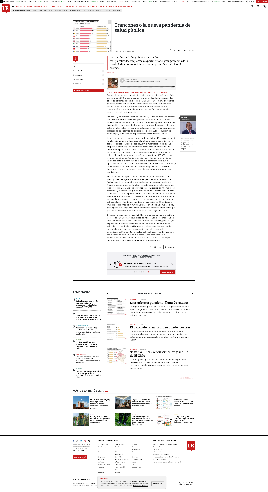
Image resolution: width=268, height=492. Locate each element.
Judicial (78, 313)
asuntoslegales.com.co (80, 483)
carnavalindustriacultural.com (83, 486)
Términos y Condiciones (161, 454)
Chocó (35, 10)
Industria (177, 414)
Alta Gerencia (119, 444)
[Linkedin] (179, 50)
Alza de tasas (88, 10)
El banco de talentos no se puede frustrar (160, 327)
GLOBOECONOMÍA (56, 6)
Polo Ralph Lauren (76, 10)
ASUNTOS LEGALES (94, 6)
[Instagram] (86, 441)
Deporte (177, 397)
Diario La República (115, 93)
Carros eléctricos (61, 10)
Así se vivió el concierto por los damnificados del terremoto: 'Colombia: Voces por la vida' (88, 331)
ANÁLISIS (82, 6)
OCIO (45, 6)
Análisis (134, 444)
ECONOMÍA (28, 6)
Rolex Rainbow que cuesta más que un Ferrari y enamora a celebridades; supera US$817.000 (87, 304)
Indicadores (102, 462)
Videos (117, 472)
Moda (78, 298)
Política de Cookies (140, 486)
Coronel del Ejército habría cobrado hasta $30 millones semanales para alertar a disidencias (142, 421)
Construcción (81, 354)
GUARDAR (190, 50)
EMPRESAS (38, 6)
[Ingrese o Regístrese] (264, 6)
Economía (135, 452)
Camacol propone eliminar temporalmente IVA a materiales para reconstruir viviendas (88, 360)
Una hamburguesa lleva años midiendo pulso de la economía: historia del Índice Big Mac (88, 374)
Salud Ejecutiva (137, 467)
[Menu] (13, 6)
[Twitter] (174, 50)
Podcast (101, 467)
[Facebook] (170, 50)
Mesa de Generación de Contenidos (165, 444)
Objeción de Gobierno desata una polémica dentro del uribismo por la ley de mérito (88, 317)
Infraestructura (120, 462)
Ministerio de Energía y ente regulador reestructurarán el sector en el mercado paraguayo (100, 404)
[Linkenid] (82, 441)
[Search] (252, 6)
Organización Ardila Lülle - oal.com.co (186, 483)
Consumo (101, 452)
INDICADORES (120, 6)
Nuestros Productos (159, 447)
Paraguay (93, 397)
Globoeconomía (137, 459)
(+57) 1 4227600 (78, 450)
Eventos (135, 457)
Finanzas (101, 459)
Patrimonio (42, 10)
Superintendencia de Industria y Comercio (167, 462)
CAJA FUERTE (108, 6)
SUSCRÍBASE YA (167, 272)
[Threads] (90, 441)
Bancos (92, 414)
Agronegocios (103, 444)
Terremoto (99, 10)
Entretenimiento (82, 325)
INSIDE (129, 6)
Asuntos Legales (103, 447)
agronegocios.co (96, 483)
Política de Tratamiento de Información (166, 457)
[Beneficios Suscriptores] (258, 6)
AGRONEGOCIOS (70, 6)
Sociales (101, 472)
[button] (110, 264)
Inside (134, 462)
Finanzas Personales (122, 459)
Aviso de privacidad (159, 452)
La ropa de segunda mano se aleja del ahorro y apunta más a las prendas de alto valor (184, 420)
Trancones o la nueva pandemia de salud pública (146, 93)
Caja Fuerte (119, 447)
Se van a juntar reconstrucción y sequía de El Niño (159, 354)
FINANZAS (18, 6)
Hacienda (79, 340)
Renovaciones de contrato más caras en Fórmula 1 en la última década (183, 403)
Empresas (101, 457)
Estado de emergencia (112, 10)
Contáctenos (157, 449)
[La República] (6, 9)
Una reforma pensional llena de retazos (159, 303)
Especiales (118, 457)
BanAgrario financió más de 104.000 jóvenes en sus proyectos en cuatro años (100, 420)
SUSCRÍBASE (262, 2)
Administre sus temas (82, 90)
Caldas (51, 10)
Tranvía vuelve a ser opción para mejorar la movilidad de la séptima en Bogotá (187, 144)
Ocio (133, 464)
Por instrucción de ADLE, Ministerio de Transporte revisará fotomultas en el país (86, 345)
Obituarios (118, 464)
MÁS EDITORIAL (185, 378)
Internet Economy (104, 464)
